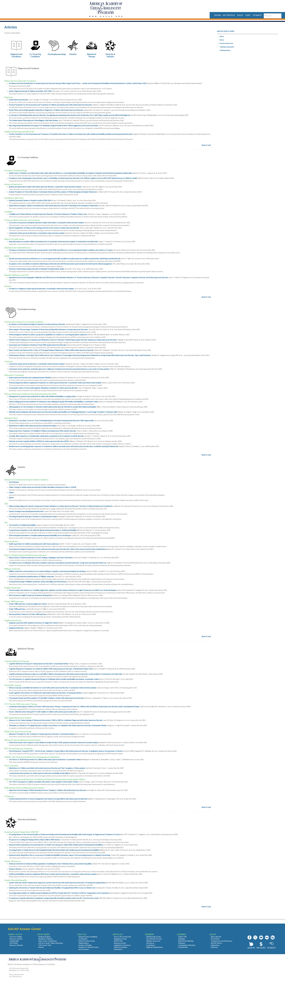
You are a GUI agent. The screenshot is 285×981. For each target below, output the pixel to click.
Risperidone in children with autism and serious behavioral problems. (33, 426)
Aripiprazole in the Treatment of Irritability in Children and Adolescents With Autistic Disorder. (42, 431)
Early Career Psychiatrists (47, 941)
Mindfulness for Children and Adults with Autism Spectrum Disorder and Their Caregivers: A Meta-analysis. (47, 768)
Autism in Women (15, 869)
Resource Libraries (16, 945)
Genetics (73, 54)
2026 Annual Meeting (185, 941)
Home (222, 36)
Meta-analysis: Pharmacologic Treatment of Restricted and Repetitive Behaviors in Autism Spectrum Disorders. (48, 329)
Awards (41, 947)
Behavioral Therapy (91, 55)
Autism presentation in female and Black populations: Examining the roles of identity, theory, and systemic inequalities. (50, 864)
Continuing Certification (186, 945)
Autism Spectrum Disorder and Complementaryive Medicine (30, 378)
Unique (11, 492)
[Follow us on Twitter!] (255, 937)
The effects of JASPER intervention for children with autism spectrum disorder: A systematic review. (45, 759)
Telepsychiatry (83, 943)
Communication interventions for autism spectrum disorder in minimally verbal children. (39, 773)
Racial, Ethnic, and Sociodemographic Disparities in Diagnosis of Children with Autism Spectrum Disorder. (46, 110)
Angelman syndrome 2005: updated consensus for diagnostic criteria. (33, 623)
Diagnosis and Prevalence (16, 55)
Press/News (215, 939)
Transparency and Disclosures (221, 941)
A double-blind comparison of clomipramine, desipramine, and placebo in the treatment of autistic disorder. (46, 436)
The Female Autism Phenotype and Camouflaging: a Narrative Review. (33, 120)
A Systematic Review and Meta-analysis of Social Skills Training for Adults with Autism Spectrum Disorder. (46, 698)
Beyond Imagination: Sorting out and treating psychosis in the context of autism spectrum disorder (44, 228)
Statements (118, 949)
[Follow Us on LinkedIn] (273, 937)
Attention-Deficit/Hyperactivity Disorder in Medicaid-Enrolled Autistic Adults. (37, 269)
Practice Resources (226, 43)
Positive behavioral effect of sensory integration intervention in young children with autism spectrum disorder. (48, 799)
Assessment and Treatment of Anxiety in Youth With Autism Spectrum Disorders (38, 345)
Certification (82, 939)
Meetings (181, 939)
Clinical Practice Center (86, 941)
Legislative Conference (122, 945)
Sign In (251, 947)
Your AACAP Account (154, 939)
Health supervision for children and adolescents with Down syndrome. (34, 544)
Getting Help (14, 941)
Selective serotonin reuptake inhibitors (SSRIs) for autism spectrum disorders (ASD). (39, 441)
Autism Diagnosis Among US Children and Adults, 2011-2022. (30, 91)
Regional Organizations (154, 947)
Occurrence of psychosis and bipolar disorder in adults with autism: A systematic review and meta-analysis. (47, 223)
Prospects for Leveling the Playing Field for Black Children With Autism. (34, 840)
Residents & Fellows (45, 939)
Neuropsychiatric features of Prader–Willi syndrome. (28, 614)
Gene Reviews (14, 482)
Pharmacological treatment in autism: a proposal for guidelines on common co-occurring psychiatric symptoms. (48, 335)
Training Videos (225, 50)
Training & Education (227, 47)
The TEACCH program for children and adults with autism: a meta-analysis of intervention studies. (44, 782)
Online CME (182, 937)
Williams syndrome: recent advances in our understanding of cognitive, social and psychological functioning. (47, 571)
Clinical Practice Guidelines (87, 937)
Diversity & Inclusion (110, 55)
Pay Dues (261, 947)
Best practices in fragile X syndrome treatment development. (30, 595)
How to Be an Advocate (122, 937)
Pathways (181, 943)
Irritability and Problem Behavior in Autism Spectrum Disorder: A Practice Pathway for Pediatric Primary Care (48, 214)
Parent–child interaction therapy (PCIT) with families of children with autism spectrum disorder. (43, 712)
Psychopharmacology (57, 54)
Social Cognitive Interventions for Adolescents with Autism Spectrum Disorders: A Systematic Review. (45, 693)
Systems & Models (85, 945)
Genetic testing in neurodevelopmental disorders (26, 511)
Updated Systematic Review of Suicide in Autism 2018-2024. (30, 200)
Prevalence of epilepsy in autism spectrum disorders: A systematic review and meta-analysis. (41, 289)
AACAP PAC (118, 941)
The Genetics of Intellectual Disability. (22, 525)
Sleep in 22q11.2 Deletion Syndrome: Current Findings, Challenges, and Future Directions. (41, 558)
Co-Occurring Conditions (35, 55)
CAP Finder (13, 943)
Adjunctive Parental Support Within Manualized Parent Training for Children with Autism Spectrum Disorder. (47, 790)
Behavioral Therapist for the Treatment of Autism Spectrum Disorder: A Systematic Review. (41, 734)
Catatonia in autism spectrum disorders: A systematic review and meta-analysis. (37, 233)
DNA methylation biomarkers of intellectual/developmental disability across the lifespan (40, 535)
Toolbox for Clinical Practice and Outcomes (88, 948)
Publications (215, 945)
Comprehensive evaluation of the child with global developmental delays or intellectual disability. (42, 530)
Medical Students (44, 937)
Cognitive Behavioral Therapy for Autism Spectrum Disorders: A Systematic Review (38, 664)
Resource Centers (16, 939)
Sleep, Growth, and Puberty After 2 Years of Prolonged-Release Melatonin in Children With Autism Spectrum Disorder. (51, 350)
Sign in (217, 15)
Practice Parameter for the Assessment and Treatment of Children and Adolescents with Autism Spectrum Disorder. (50, 105)
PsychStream (183, 947)
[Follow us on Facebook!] (249, 937)
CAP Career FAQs (44, 945)
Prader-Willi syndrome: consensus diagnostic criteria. (28, 604)
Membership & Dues (153, 937)
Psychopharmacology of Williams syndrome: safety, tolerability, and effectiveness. (38, 582)
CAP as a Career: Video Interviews (50, 943)
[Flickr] (267, 937)
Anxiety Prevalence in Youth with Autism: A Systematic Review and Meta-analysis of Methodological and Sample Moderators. (53, 192)
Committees (150, 945)
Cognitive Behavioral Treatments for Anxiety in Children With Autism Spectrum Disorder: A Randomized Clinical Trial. (50, 669)
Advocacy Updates (120, 947)
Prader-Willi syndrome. (17, 609)
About (222, 40)
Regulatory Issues (120, 939)
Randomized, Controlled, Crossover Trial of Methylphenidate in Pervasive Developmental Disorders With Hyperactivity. (51, 420)
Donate (271, 947)
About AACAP (216, 937)
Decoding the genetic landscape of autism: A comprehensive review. (33, 516)
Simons (11, 498)
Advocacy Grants (120, 943)
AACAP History (216, 943)
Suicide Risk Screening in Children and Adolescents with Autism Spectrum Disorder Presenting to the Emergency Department (53, 206)
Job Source (150, 943)
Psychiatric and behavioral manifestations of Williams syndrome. (31, 576)
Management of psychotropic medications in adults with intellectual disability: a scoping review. (42, 396)
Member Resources (153, 941)
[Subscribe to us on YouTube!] (261, 937)
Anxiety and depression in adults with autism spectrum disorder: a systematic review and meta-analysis (45, 187)
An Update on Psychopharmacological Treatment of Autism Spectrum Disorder (37, 324)
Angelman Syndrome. (16, 628)
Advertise (214, 947)
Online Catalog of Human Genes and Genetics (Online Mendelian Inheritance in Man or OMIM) (42, 487)
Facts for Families (15, 937)
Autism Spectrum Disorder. (18, 100)
